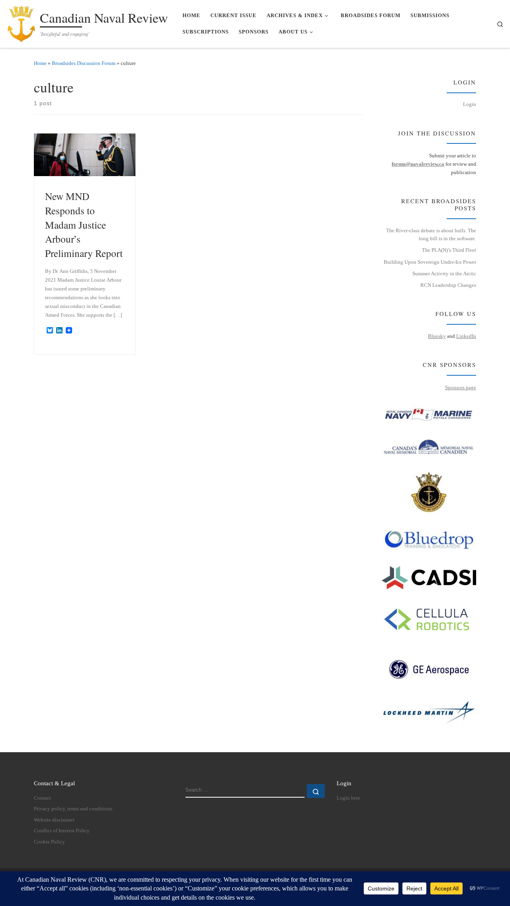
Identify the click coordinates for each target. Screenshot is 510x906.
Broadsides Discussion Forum (84, 63)
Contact (42, 798)
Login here (348, 798)
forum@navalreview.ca (418, 164)
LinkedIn (466, 336)
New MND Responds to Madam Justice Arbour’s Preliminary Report (84, 224)
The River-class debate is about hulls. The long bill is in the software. (431, 234)
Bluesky (437, 336)
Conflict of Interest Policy (62, 830)
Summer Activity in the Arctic (444, 274)
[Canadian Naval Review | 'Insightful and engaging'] (21, 22)
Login (469, 104)
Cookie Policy (49, 842)
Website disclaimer (54, 820)
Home (40, 63)
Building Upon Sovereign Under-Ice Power (430, 262)
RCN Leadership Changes (448, 285)
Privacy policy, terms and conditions (73, 809)
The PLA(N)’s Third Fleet (449, 250)
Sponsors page (460, 387)
